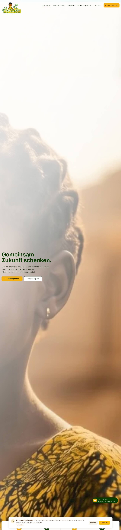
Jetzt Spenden (13, 279)
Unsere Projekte (33, 279)
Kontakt (98, 5)
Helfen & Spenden (84, 5)
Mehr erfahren (20, 525)
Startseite (46, 5)
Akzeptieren (104, 522)
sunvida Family (59, 5)
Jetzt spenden (112, 5)
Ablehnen (93, 522)
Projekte (71, 5)
